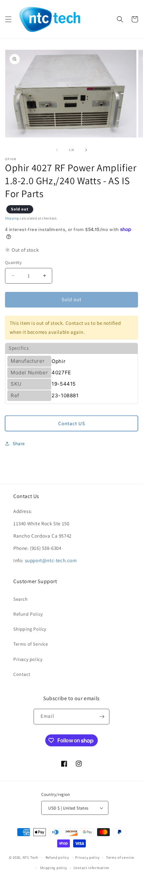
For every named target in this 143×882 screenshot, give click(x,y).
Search (20, 599)
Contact (21, 674)
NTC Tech (31, 857)
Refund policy (57, 857)
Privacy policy (27, 659)
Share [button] (19, 443)
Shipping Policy (29, 629)
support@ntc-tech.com (51, 560)
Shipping (12, 218)
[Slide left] (57, 150)
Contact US (71, 423)
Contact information (91, 867)
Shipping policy (54, 867)
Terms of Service (30, 644)
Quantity (13, 262)
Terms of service (120, 857)
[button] (8, 19)
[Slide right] (86, 150)
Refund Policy (28, 614)
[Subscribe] (101, 716)
